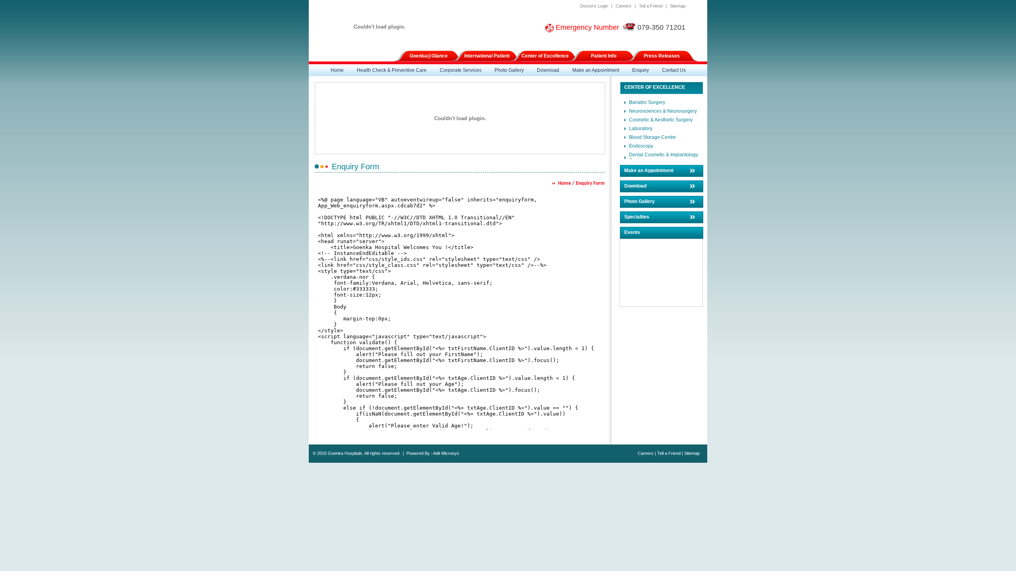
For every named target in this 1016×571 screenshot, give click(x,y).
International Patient (487, 56)
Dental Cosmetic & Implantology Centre (663, 155)
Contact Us (674, 70)
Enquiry (640, 70)
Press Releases (662, 56)
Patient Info (603, 56)
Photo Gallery (509, 70)
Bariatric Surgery (647, 100)
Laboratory (640, 126)
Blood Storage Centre (652, 135)
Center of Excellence (545, 56)
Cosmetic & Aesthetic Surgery (661, 118)
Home (337, 70)
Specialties (636, 217)
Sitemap (677, 6)
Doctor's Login (594, 6)
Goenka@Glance (429, 56)
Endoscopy (641, 144)
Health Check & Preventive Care (392, 70)
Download (548, 70)
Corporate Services (460, 70)
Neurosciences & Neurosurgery (663, 109)
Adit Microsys (446, 453)
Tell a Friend (650, 6)
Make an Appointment (595, 70)
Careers (623, 6)
